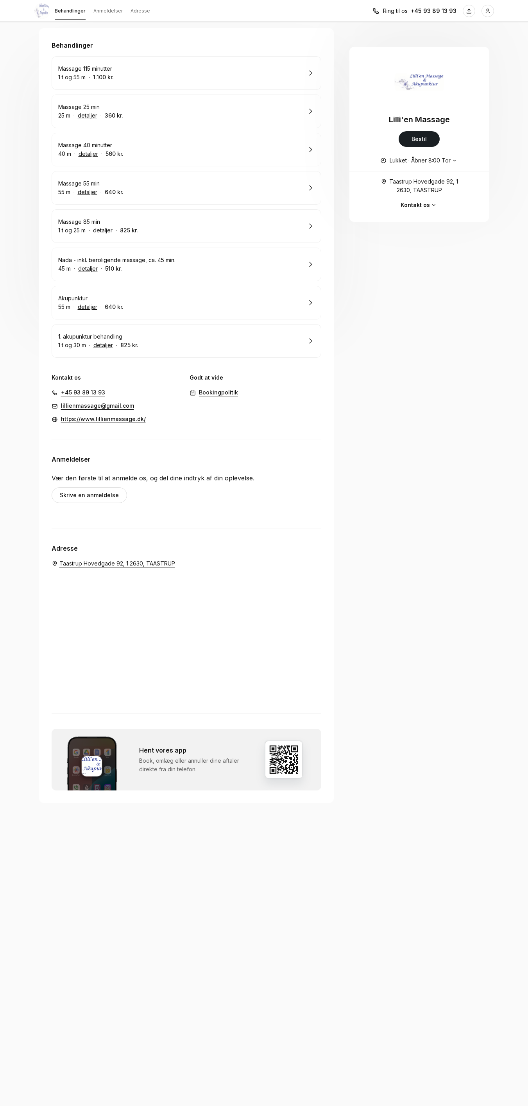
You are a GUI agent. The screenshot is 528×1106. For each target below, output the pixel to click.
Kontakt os (415, 205)
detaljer (87, 115)
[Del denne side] (469, 11)
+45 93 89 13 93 (433, 10)
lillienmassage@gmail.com (97, 405)
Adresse (140, 11)
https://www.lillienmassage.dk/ (103, 419)
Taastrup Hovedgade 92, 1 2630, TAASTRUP (423, 185)
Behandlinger (70, 11)
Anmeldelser (108, 11)
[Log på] (487, 11)
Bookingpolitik (218, 392)
